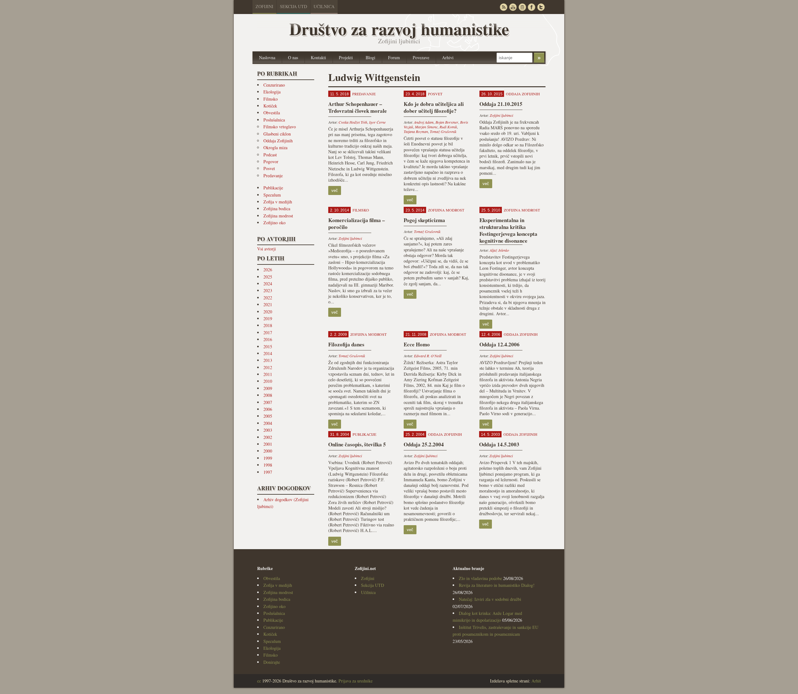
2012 (267, 367)
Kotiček (270, 106)
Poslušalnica (274, 120)
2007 (267, 402)
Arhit (536, 681)
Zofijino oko (274, 223)
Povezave (421, 57)
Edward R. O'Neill (427, 355)
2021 (267, 304)
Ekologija (272, 92)
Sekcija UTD (293, 6)
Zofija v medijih (277, 202)
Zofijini (264, 6)
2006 (267, 409)
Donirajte (271, 662)
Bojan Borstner (446, 122)
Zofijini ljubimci (501, 115)
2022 (267, 298)
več (334, 190)
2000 (267, 451)
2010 (267, 381)
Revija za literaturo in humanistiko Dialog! (497, 585)
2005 (267, 416)
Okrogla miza (275, 147)
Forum (394, 57)
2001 (267, 444)
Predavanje (273, 175)
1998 (267, 465)
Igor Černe (377, 122)
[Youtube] (512, 7)
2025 (267, 277)
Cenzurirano (274, 85)
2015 (267, 346)
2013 (267, 360)
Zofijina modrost (278, 216)
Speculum (272, 195)
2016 (267, 339)
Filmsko (270, 99)
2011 (267, 374)
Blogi (370, 57)
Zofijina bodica (276, 209)
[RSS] (503, 7)
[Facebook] (531, 7)
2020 (267, 312)
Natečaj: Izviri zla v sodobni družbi (490, 599)
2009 (267, 388)
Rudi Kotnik (448, 126)
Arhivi (448, 57)
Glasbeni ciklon (277, 134)
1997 (267, 472)
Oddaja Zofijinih (278, 141)
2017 (267, 332)
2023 (267, 290)
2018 (267, 325)
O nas (293, 57)
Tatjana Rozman (416, 131)
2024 (267, 284)
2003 (267, 430)
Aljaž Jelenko (499, 250)
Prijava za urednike (356, 681)
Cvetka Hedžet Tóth (353, 122)
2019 (267, 318)
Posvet (269, 168)
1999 (267, 458)
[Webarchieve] (522, 7)
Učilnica (324, 6)
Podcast (270, 155)
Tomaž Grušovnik (443, 131)
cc (259, 681)
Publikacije (273, 188)
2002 (267, 437)
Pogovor (270, 161)
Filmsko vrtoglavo (279, 127)
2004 (267, 423)
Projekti (346, 57)
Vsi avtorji (266, 249)
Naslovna (267, 57)
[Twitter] (541, 7)
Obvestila (271, 113)
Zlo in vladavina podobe (480, 578)
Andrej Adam (424, 122)
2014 (267, 353)
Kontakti (318, 57)
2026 (267, 270)
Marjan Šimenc (426, 126)
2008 (267, 395)
